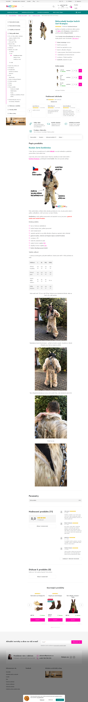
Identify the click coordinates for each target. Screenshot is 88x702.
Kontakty (29, 1)
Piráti (10, 75)
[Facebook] (71, 657)
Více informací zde (40, 697)
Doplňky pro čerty (17, 59)
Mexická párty (11, 77)
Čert (11, 53)
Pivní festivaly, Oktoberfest (14, 101)
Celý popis (75, 38)
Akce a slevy (12, 113)
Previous (29, 110)
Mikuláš (12, 51)
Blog (34, 1)
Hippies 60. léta (12, 40)
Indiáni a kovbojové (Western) (15, 79)
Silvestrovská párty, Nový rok (14, 99)
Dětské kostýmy (14, 91)
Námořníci (11, 73)
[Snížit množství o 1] (73, 71)
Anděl (12, 62)
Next (78, 110)
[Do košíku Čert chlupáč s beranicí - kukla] (73, 620)
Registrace (79, 1)
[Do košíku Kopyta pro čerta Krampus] (55, 620)
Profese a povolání (12, 81)
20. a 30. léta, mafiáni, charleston (16, 36)
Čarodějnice (11, 67)
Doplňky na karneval (14, 29)
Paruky (12, 92)
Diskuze (60, 137)
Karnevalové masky (14, 22)
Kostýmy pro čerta (18, 55)
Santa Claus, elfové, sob (14, 65)
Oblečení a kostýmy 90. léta (14, 45)
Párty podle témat (14, 33)
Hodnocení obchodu (54, 96)
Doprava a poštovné (10, 681)
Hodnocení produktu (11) (51, 137)
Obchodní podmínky (10, 686)
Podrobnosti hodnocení (72, 26)
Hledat (53, 6)
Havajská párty (12, 69)
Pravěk (10, 85)
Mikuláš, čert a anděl (13, 49)
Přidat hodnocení (42, 526)
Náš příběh (8, 1)
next (81, 605)
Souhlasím (60, 699)
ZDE (44, 243)
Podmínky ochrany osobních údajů (13, 689)
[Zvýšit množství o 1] (76, 71)
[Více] (78, 12)
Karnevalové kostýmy (14, 26)
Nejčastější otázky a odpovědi (19, 1)
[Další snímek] (52, 31)
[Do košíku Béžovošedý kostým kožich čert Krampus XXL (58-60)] (80, 84)
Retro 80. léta (11, 44)
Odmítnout (51, 699)
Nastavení (42, 700)
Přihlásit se (76, 642)
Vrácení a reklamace (10, 684)
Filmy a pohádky (12, 87)
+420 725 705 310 (63, 6)
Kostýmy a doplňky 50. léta (14, 38)
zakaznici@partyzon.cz (46, 656)
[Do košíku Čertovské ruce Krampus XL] (37, 620)
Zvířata (10, 83)
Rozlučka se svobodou (13, 71)
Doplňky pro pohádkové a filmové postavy (17, 95)
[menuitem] (13, 12)
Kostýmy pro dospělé (15, 89)
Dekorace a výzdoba (14, 106)
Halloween (11, 47)
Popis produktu (33, 137)
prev (29, 605)
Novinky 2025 (13, 109)
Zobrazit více (54, 101)
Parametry (41, 137)
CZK (62, 1)
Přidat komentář (42, 576)
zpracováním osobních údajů (60, 645)
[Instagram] (74, 657)
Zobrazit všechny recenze (71, 558)
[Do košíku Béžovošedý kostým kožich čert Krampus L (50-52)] (80, 70)
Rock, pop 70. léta (12, 42)
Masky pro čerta (17, 57)
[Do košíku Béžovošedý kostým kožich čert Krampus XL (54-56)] (80, 77)
